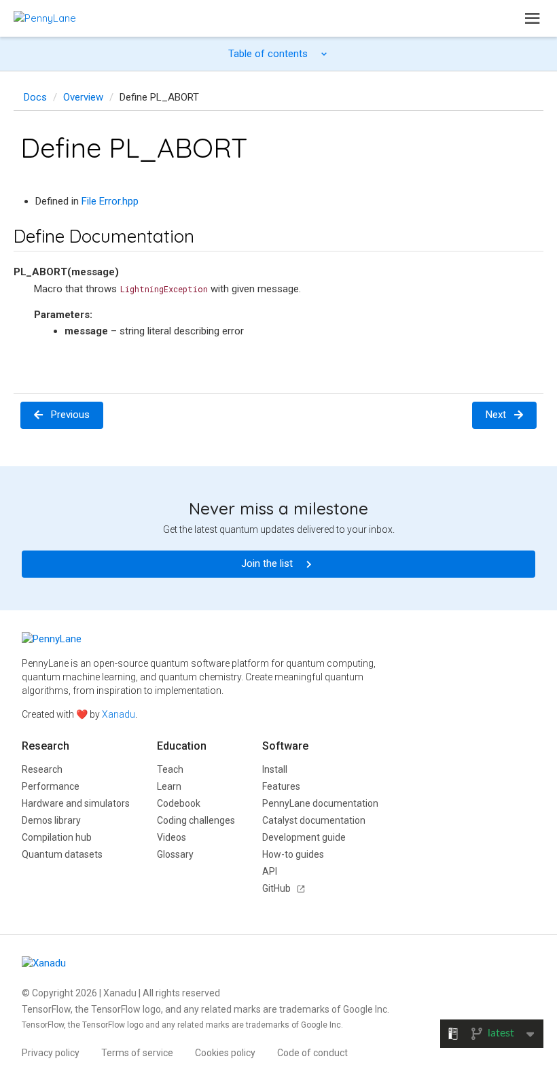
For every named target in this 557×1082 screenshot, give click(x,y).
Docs (35, 97)
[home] (45, 18)
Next (496, 414)
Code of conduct (312, 1052)
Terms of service (137, 1052)
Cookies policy (225, 1052)
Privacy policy (50, 1052)
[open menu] (532, 18)
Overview (83, 97)
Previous (70, 414)
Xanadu (118, 714)
